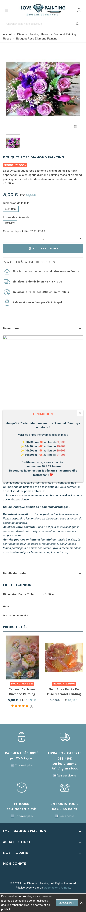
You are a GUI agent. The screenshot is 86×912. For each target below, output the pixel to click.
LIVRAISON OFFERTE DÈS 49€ (64, 756)
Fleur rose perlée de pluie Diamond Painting (64, 691)
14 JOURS (21, 804)
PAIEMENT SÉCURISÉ (21, 753)
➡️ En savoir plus (22, 765)
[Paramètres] (79, 10)
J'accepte (66, 902)
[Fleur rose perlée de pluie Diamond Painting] (64, 658)
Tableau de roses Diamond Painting (22, 691)
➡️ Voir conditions (64, 775)
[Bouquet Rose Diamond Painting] (75, 126)
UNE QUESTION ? (64, 804)
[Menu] (7, 10)
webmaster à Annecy (57, 887)
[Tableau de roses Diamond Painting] (22, 658)
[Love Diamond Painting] (43, 10)
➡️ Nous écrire (64, 816)
